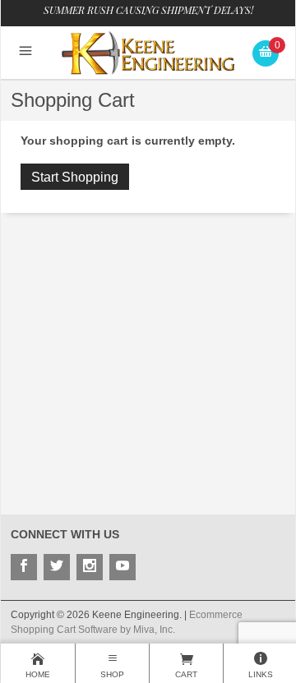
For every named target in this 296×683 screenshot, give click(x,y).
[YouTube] (122, 567)
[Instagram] (89, 567)
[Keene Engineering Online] (148, 52)
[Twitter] (57, 567)
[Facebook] (24, 567)
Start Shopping (74, 177)
